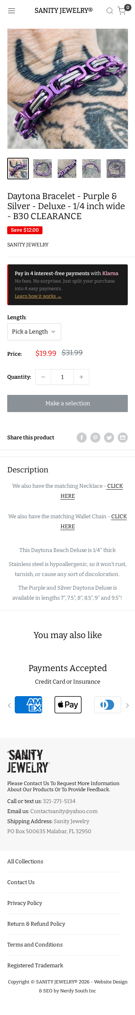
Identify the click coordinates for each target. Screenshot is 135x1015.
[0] (121, 10)
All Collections (25, 861)
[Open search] (110, 11)
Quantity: (19, 377)
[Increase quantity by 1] (81, 376)
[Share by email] (123, 437)
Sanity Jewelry (28, 245)
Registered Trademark (35, 965)
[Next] (125, 88)
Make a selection (67, 403)
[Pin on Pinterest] (95, 437)
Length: (16, 317)
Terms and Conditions (35, 944)
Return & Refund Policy (36, 924)
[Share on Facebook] (82, 437)
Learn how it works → (38, 296)
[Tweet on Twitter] (109, 437)
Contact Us (21, 882)
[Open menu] (11, 10)
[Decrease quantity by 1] (43, 376)
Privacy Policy (24, 903)
